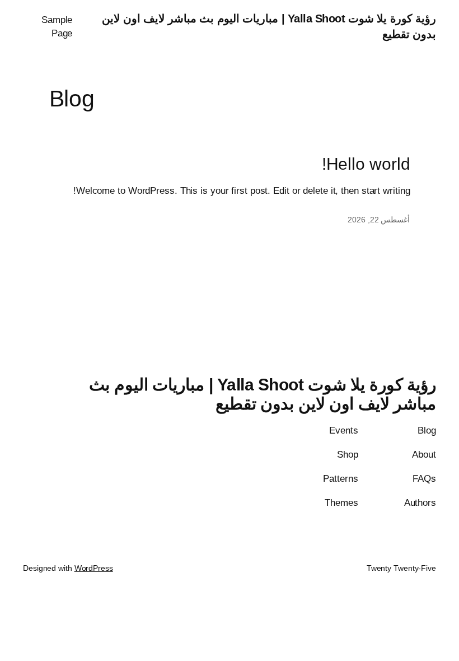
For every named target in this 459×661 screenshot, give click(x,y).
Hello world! (366, 164)
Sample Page (56, 27)
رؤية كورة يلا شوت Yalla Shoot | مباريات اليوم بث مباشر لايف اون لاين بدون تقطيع (262, 394)
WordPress (93, 568)
